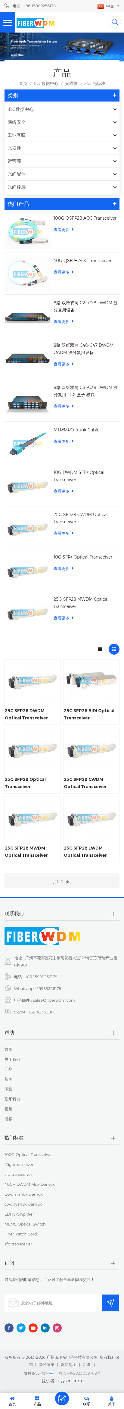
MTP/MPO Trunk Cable (76, 430)
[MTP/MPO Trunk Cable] (28, 443)
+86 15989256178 (41, 976)
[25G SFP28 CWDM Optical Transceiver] (28, 528)
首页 (23, 83)
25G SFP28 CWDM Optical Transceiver (81, 518)
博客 (8, 1118)
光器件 (14, 148)
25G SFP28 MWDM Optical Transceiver (81, 602)
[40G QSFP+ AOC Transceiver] (28, 274)
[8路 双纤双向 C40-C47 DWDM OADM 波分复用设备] (28, 359)
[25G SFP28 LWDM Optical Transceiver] (91, 817)
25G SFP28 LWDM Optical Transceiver (85, 851)
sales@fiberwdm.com (54, 1000)
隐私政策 (46, 1364)
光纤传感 (17, 187)
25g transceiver (19, 1164)
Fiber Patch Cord (21, 1234)
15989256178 (49, 988)
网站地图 (68, 1364)
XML (87, 1364)
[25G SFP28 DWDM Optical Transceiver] (32, 680)
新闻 (8, 1079)
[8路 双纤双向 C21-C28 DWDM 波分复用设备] (28, 316)
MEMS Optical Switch (25, 1224)
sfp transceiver (18, 1174)
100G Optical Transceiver (28, 1154)
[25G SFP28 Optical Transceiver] (32, 749)
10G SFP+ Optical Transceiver (83, 557)
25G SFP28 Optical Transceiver (25, 783)
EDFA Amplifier (19, 1214)
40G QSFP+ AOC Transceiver (82, 260)
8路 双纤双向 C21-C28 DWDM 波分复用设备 (86, 306)
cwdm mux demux (23, 1204)
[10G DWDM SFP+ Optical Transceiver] (28, 486)
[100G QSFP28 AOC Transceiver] (28, 231)
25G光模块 (94, 83)
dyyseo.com (70, 1380)
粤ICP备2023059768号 (80, 1373)
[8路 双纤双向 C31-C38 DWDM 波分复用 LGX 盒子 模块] (28, 401)
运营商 (14, 161)
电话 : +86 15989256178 (34, 5)
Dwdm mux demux (24, 1194)
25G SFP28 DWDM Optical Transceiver (26, 714)
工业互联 (17, 135)
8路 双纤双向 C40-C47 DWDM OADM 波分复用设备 (83, 349)
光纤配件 (17, 174)
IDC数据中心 (46, 83)
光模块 (71, 83)
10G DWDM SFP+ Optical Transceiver (79, 476)
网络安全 (17, 122)
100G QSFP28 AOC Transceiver (85, 218)
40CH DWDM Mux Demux (30, 1184)
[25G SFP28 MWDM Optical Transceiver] (28, 613)
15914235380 (41, 1012)
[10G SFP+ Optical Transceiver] (28, 570)
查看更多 (61, 229)
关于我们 (12, 1059)
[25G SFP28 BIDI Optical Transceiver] (91, 680)
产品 (8, 1069)
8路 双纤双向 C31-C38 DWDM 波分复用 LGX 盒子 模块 (86, 391)
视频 (8, 1109)
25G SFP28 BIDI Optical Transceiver (89, 714)
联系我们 (12, 1099)
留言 (62, 1398)
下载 (8, 1089)
